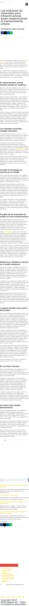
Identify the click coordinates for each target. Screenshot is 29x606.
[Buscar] (28, 480)
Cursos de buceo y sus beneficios (9, 495)
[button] (2, 32)
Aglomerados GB (8, 231)
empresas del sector (20, 149)
